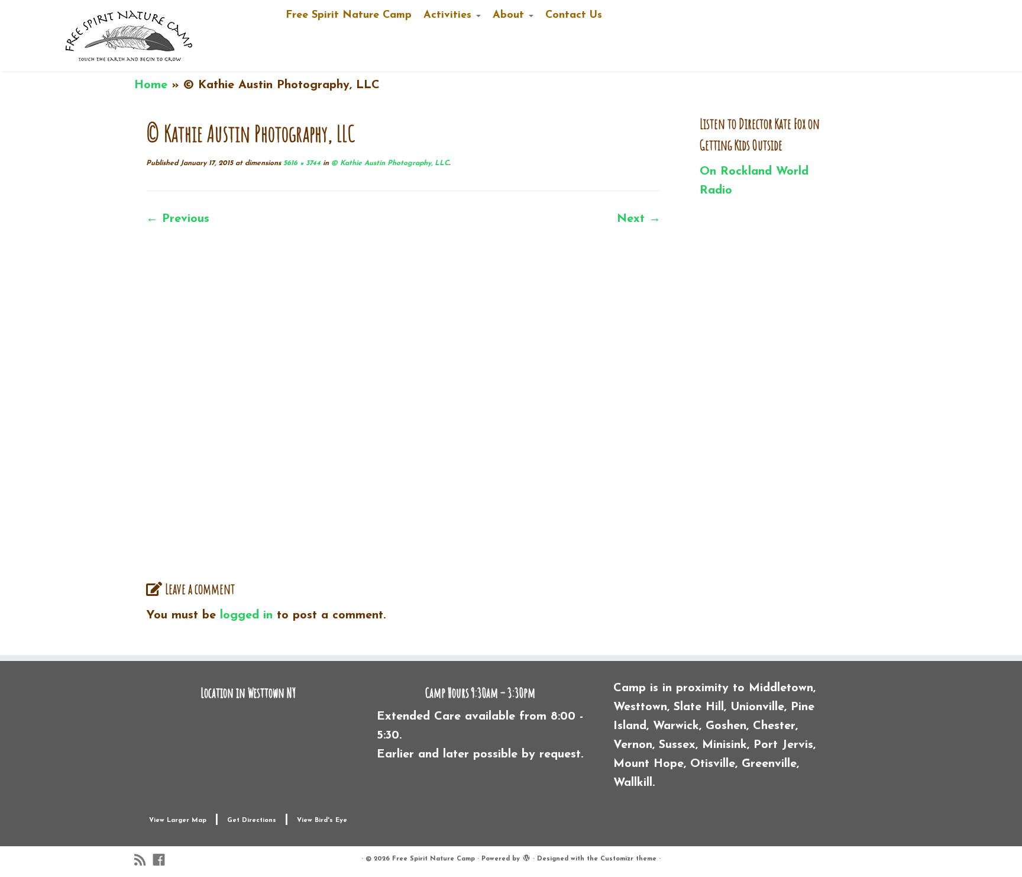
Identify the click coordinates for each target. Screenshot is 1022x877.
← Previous (177, 219)
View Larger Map (177, 820)
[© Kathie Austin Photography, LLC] (403, 399)
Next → (639, 219)
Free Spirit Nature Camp (349, 15)
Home (150, 85)
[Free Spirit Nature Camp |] (130, 35)
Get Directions (251, 820)
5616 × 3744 (301, 163)
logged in (246, 615)
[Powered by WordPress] (526, 857)
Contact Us (573, 15)
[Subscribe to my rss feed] (143, 860)
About (510, 15)
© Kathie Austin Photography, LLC (389, 163)
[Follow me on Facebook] (162, 860)
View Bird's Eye (322, 820)
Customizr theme (628, 859)
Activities (449, 15)
